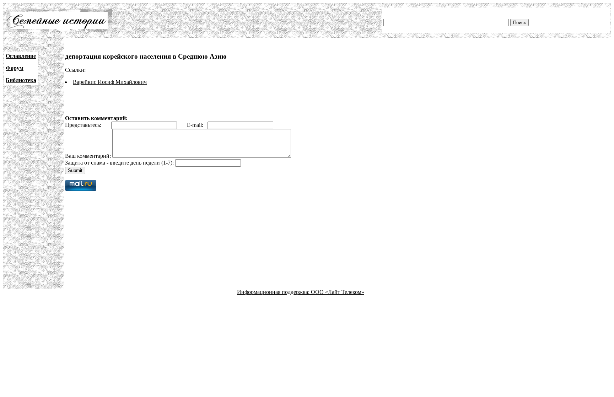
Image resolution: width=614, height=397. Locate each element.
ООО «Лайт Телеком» (337, 292)
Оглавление (21, 56)
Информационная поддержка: (274, 292)
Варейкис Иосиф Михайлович (110, 82)
